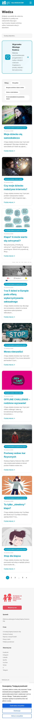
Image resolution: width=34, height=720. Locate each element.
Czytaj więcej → (9, 151)
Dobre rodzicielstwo (12, 92)
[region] (17, 701)
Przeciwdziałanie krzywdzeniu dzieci (15, 98)
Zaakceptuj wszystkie (17, 705)
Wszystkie (15, 83)
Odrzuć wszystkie (17, 716)
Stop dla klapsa (12, 556)
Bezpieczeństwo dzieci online (15, 87)
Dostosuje (17, 711)
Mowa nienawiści (13, 351)
